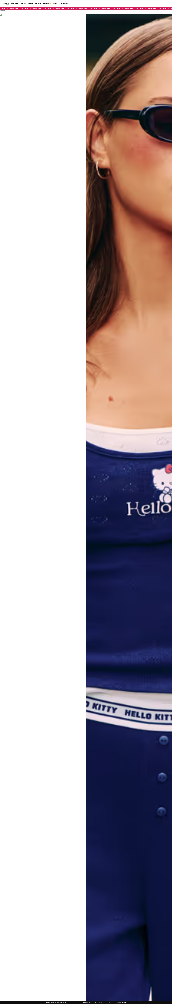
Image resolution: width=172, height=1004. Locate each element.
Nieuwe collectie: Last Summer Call (56, 1002)
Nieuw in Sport (121, 1002)
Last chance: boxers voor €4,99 (92, 1002)
